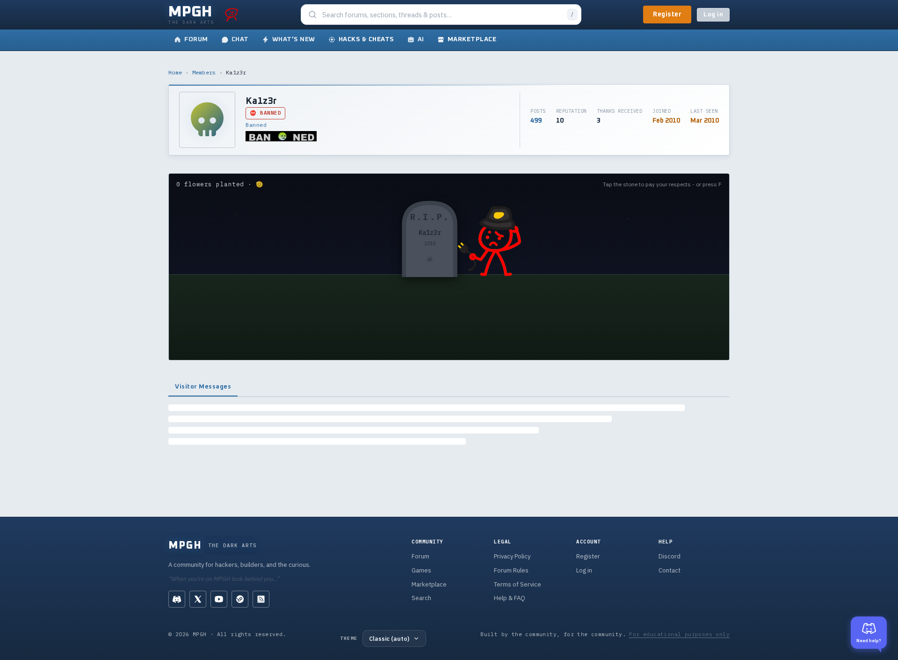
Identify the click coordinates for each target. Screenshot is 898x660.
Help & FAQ (509, 598)
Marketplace (429, 584)
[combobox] (442, 14)
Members (204, 72)
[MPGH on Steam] (240, 599)
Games (421, 570)
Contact (670, 570)
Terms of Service (517, 584)
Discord (670, 556)
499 (536, 120)
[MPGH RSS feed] (261, 599)
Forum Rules (511, 570)
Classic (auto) (389, 638)
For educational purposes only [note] (679, 634)
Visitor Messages (203, 386)
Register (667, 14)
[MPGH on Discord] (176, 599)
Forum (420, 556)
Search (421, 598)
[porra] (231, 14)
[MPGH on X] (197, 599)
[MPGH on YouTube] (218, 599)
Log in (713, 15)
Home (175, 72)
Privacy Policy (512, 556)
